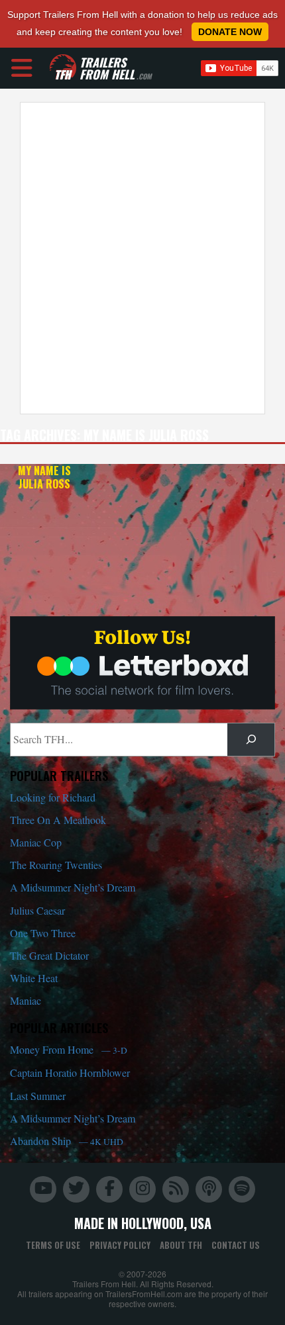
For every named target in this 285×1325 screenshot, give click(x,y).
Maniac (25, 1000)
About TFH (181, 1245)
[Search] (250, 739)
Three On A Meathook (58, 820)
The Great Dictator (49, 955)
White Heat (34, 978)
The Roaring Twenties (56, 865)
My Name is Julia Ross (44, 477)
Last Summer (38, 1096)
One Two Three (43, 933)
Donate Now (230, 31)
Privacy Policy (119, 1245)
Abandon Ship (66, 1141)
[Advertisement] (142, 258)
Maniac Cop (36, 842)
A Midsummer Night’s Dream (72, 887)
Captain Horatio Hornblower (70, 1072)
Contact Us (235, 1245)
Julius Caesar (37, 910)
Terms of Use (53, 1245)
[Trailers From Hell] (63, 67)
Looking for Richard (52, 797)
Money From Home (68, 1049)
